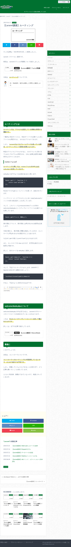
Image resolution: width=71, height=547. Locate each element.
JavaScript (51, 102)
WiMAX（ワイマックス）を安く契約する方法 (62, 160)
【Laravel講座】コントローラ (34, 481)
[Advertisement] (17, 105)
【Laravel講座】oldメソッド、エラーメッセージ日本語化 (27, 460)
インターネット (52, 64)
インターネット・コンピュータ (56, 196)
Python (50, 115)
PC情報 (49, 184)
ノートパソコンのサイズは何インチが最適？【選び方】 (62, 146)
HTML (49, 95)
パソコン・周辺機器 (53, 182)
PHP (49, 109)
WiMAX (50, 74)
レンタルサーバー (53, 81)
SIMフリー (51, 71)
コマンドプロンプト (53, 122)
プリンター (51, 88)
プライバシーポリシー (56, 8)
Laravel (6, 441)
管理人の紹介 (47, 7)
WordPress (51, 105)
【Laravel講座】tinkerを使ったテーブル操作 (25, 446)
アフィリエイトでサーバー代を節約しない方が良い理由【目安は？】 (62, 166)
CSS (49, 98)
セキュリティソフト (53, 85)
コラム (49, 92)
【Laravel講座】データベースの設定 (22, 452)
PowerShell (51, 119)
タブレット (51, 61)
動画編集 (50, 68)
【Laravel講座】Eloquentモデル (21, 449)
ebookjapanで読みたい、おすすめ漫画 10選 (16, 477)
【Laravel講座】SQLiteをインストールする (24, 456)
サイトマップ (66, 7)
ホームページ (51, 78)
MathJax (50, 126)
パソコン (50, 57)
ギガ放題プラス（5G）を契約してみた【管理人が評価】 (62, 154)
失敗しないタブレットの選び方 (62, 140)
